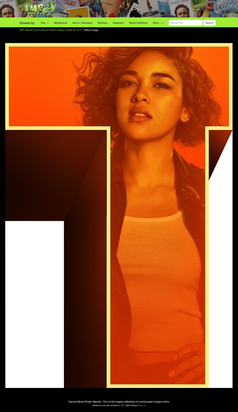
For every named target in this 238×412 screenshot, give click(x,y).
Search (209, 22)
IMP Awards (26, 30)
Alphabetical (60, 22)
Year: (43, 22)
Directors (103, 22)
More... (157, 22)
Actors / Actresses (82, 22)
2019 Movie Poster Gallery (49, 30)
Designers (118, 22)
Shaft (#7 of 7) (74, 30)
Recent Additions (138, 22)
